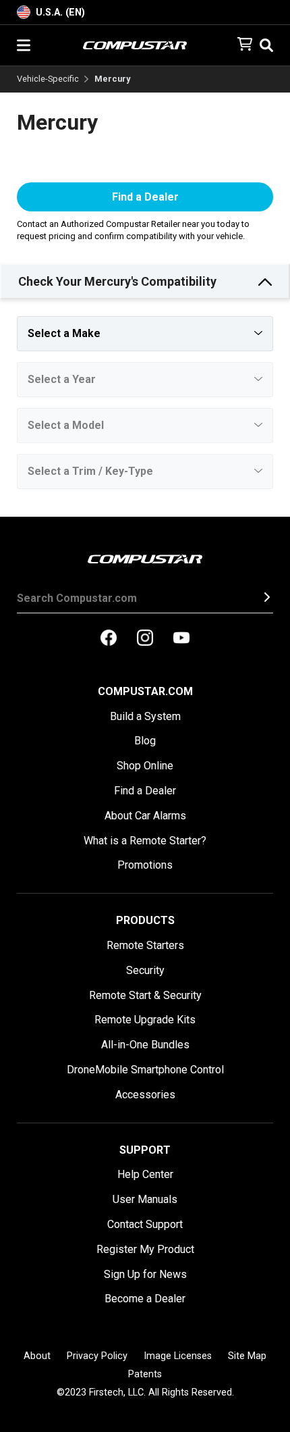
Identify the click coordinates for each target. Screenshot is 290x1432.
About (37, 1356)
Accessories (145, 1094)
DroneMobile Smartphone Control (145, 1069)
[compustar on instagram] (145, 639)
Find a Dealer (145, 196)
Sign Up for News (145, 1274)
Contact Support (145, 1224)
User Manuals (145, 1199)
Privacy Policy (97, 1356)
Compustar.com (145, 691)
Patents (145, 1374)
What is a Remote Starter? (145, 840)
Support (145, 1150)
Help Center (145, 1174)
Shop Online (145, 765)
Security (145, 970)
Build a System (145, 716)
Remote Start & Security (145, 995)
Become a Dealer (145, 1298)
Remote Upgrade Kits (145, 1019)
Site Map (247, 1356)
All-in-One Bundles (145, 1044)
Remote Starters (145, 945)
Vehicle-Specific (48, 79)
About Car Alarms (145, 815)
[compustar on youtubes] (181, 639)
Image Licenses (178, 1356)
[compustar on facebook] (108, 639)
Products (145, 920)
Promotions (145, 865)
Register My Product (145, 1249)
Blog (145, 740)
